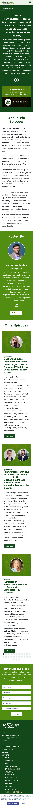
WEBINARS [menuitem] (9, 786)
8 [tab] (22, 654)
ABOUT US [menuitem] (9, 760)
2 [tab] (6, 654)
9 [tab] (24, 654)
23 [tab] (14, 660)
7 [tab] (19, 654)
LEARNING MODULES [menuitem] (12, 769)
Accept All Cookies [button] (12, 803)
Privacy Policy (21, 799)
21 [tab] (27, 657)
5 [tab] (14, 654)
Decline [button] (23, 803)
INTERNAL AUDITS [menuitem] (11, 780)
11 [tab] (30, 654)
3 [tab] (9, 654)
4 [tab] (11, 654)
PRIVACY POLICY (8, 749)
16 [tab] (14, 657)
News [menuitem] (7, 763)
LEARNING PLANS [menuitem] (11, 778)
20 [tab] (24, 657)
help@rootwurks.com (10, 735)
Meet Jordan (16, 313)
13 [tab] (6, 657)
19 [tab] (22, 657)
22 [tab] (30, 657)
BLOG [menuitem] (7, 757)
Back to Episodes (8, 8)
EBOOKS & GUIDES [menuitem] (12, 789)
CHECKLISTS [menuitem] (9, 775)
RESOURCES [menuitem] (9, 783)
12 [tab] (3, 657)
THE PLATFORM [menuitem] (11, 766)
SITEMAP (5, 752)
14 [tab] (9, 657)
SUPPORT (5, 755)
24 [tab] (16, 660)
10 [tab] (27, 654)
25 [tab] (19, 660)
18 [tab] (19, 657)
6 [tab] (16, 654)
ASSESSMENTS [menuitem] (10, 772)
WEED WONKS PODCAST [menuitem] (14, 792)
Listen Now (9, 436)
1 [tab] (3, 654)
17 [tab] (16, 657)
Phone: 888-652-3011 (9, 738)
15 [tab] (11, 657)
